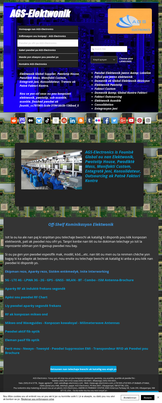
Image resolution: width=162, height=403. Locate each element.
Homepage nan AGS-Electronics (36, 29)
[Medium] (31, 120)
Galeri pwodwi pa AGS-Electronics (37, 50)
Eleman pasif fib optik (22, 340)
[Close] (158, 397)
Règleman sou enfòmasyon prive (37, 399)
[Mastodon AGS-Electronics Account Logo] (22, 120)
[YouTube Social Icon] (131, 120)
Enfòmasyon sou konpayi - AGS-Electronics (42, 36)
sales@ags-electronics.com (71, 383)
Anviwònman (130, 397)
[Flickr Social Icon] (98, 120)
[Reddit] (14, 120)
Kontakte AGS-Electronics (33, 64)
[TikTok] (47, 120)
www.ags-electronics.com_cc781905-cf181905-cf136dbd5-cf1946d (119, 383)
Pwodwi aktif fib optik (22, 331)
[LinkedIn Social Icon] (72, 120)
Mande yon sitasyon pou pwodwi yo (39, 57)
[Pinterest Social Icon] (140, 120)
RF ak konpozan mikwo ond (26, 314)
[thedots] (56, 120)
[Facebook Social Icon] (106, 120)
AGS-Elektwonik (40, 13)
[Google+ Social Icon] (123, 120)
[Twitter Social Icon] (114, 120)
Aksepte (148, 397)
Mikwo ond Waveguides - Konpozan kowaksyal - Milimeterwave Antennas (62, 323)
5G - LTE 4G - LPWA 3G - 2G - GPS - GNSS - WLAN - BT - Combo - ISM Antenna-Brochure (69, 280)
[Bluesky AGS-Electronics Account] (39, 120)
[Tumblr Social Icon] (89, 120)
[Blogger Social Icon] (81, 120)
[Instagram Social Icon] (148, 120)
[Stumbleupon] (64, 120)
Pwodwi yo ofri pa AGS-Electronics (37, 43)
